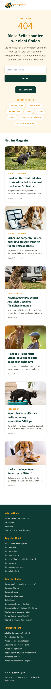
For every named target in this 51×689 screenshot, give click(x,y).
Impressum (9, 677)
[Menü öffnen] (43, 5)
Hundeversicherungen (14, 567)
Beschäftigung (14, 111)
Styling (12, 117)
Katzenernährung (12, 588)
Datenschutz (22, 677)
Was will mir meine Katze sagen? (18, 620)
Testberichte (34, 105)
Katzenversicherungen (14, 596)
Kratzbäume (10, 600)
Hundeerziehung (12, 547)
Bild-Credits (35, 677)
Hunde (28, 111)
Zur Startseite (25, 89)
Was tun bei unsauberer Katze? (17, 612)
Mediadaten (9, 522)
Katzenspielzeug (11, 592)
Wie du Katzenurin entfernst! (17, 616)
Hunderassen (10, 563)
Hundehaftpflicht (12, 571)
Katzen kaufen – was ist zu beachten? (20, 584)
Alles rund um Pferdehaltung (17, 644)
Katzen (40, 111)
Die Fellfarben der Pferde (15, 637)
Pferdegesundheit (12, 656)
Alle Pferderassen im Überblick (17, 633)
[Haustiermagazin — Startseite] (15, 5)
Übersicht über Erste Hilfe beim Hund (20, 559)
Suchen (25, 78)
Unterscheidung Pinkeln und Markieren (21, 608)
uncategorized (17, 105)
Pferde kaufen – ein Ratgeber (17, 641)
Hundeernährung (12, 555)
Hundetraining (11, 551)
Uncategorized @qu (25, 123)
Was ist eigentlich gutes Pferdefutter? (20, 652)
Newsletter (9, 526)
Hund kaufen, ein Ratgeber (16, 543)
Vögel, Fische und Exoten (31, 117)
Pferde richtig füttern (13, 648)
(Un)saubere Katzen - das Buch (17, 518)
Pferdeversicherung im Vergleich (18, 660)
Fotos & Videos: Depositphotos (17, 530)
